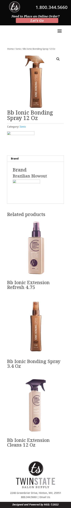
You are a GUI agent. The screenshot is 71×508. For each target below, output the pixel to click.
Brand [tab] (15, 158)
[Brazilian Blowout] (20, 140)
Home (10, 48)
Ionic (18, 48)
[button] (58, 59)
